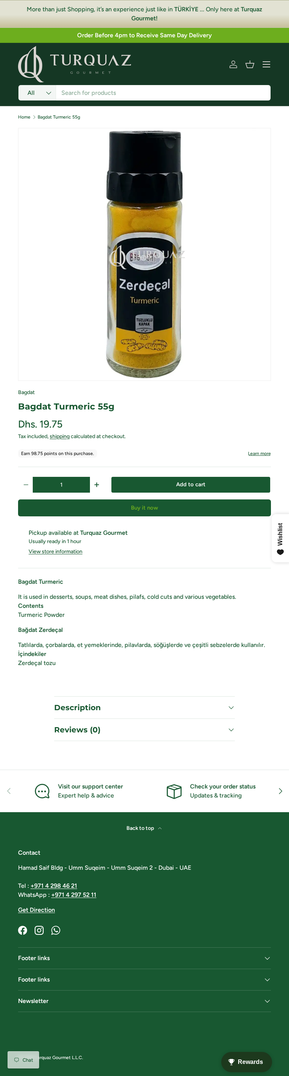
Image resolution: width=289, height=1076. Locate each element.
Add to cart (190, 484)
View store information (55, 551)
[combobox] (144, 92)
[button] (250, 64)
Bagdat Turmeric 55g (59, 117)
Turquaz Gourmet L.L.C (58, 1057)
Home (24, 117)
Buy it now (144, 507)
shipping (60, 436)
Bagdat (26, 392)
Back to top (140, 828)
